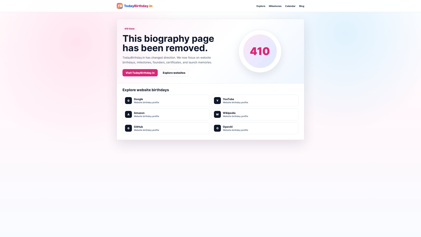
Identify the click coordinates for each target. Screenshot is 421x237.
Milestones (275, 6)
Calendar (290, 6)
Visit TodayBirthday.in (140, 72)
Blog (301, 6)
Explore (261, 6)
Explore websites (174, 72)
